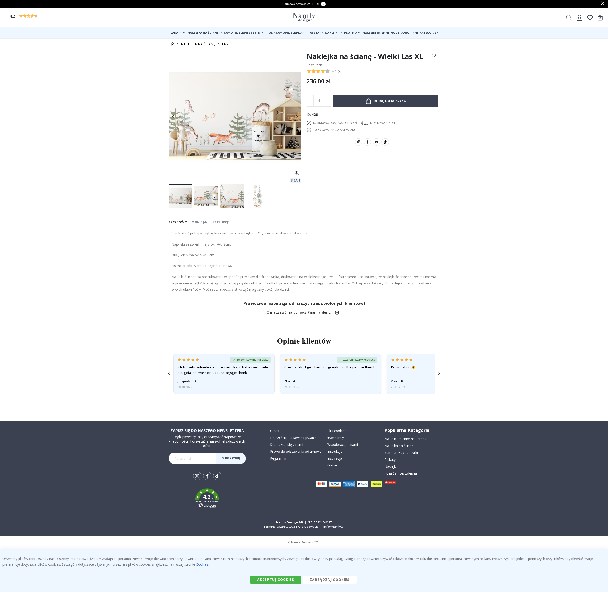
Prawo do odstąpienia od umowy (296, 451)
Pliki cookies (336, 431)
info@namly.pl (333, 526)
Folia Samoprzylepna (401, 473)
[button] (46, 17)
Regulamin (278, 458)
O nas (274, 431)
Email (376, 142)
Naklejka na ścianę (198, 44)
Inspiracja (334, 458)
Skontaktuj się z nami (286, 444)
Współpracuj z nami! (343, 444)
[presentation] (169, 374)
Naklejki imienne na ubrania (406, 439)
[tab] (178, 222)
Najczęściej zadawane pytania (293, 437)
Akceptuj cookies (275, 579)
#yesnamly (335, 437)
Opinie (332, 465)
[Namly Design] (304, 17)
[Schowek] (590, 17)
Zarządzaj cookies (330, 579)
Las (225, 44)
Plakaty (390, 459)
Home (172, 44)
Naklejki (391, 466)
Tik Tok (217, 479)
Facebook (367, 142)
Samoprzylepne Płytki (401, 452)
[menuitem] (177, 32)
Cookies (202, 564)
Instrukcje (334, 451)
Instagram (358, 142)
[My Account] (579, 17)
